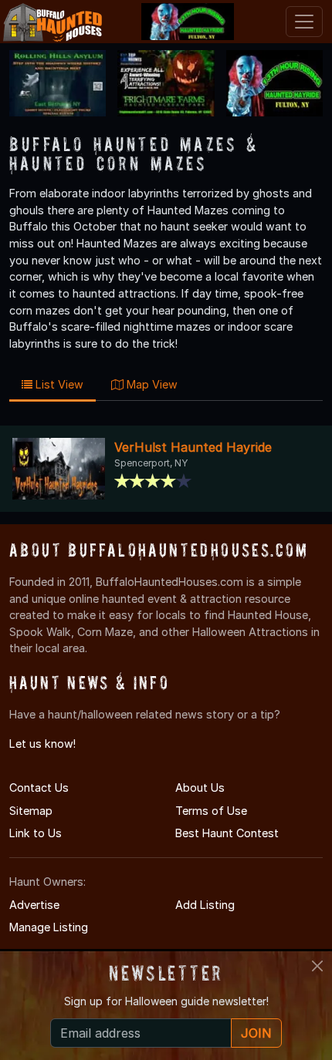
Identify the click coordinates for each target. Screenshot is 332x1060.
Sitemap (31, 810)
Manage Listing (48, 927)
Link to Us (35, 833)
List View (57, 384)
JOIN (256, 1033)
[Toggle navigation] (304, 21)
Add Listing (205, 904)
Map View (151, 384)
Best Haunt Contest (227, 833)
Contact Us (39, 787)
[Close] (317, 965)
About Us (200, 787)
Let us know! (42, 743)
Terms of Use (211, 810)
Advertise (34, 904)
